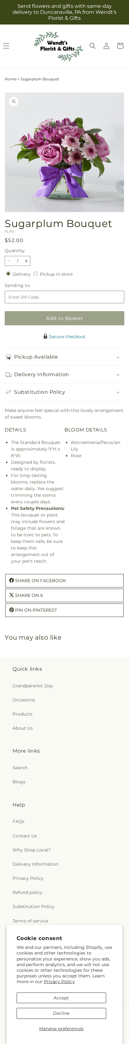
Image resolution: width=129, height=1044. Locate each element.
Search (20, 768)
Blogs (19, 782)
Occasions (24, 700)
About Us (23, 728)
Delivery (22, 274)
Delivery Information (35, 864)
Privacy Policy (59, 981)
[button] (93, 46)
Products (23, 714)
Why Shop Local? (32, 850)
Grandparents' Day (33, 686)
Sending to (27, 285)
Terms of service (30, 921)
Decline (61, 1013)
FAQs (18, 821)
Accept (61, 998)
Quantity (15, 250)
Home (11, 79)
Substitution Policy (33, 906)
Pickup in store (56, 274)
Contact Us (25, 836)
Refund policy (28, 892)
